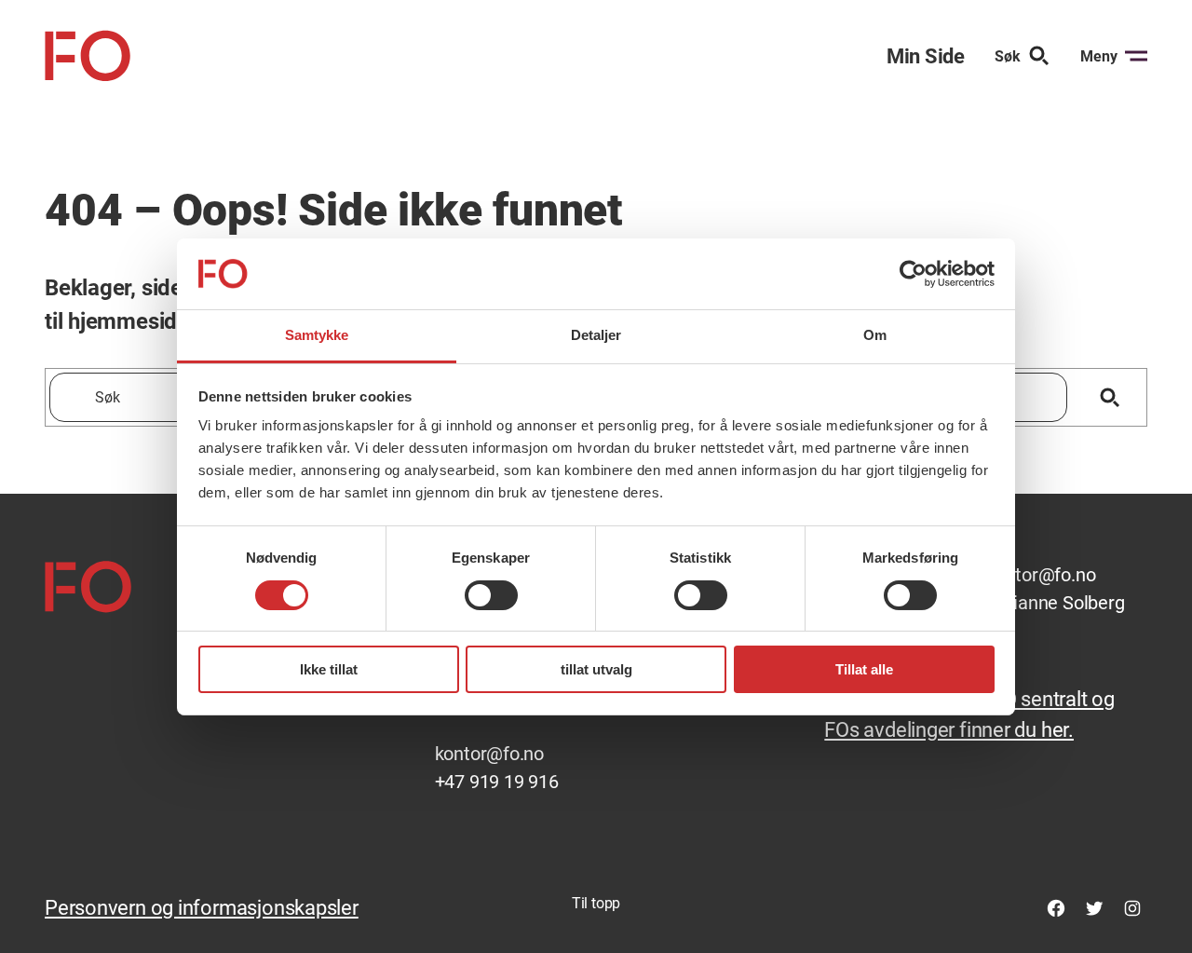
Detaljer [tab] (596, 335)
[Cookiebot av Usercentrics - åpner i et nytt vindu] (913, 274)
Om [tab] (875, 335)
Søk (1008, 56)
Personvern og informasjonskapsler (202, 907)
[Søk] (1110, 397)
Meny (1099, 56)
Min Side (926, 56)
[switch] (491, 595)
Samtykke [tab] (317, 335)
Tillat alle (864, 669)
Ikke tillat (329, 669)
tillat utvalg (596, 669)
